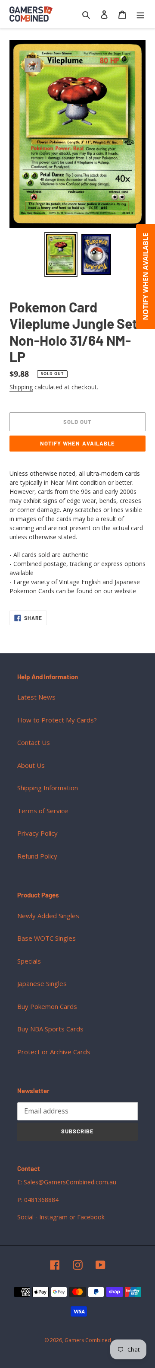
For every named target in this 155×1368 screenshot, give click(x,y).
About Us (31, 765)
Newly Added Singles (48, 915)
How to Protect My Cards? (57, 720)
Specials (29, 961)
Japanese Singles (42, 983)
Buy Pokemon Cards (47, 1006)
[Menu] (140, 14)
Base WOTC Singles (46, 938)
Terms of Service (42, 810)
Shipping (21, 387)
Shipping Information (47, 787)
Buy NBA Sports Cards (50, 1028)
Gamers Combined (88, 1340)
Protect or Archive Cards (53, 1051)
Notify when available (77, 443)
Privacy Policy (37, 833)
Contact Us (33, 742)
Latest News (36, 697)
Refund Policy (37, 856)
